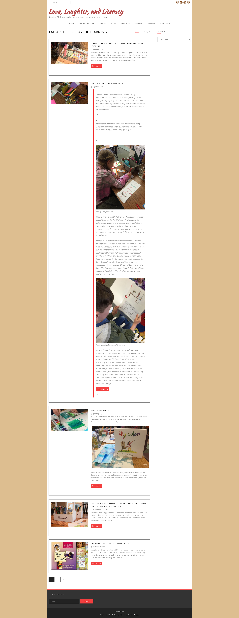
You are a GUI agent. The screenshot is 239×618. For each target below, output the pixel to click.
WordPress (134, 615)
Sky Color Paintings (101, 410)
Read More (96, 66)
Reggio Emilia (125, 23)
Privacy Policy (165, 23)
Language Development (87, 23)
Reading (103, 23)
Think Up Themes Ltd (115, 615)
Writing (113, 23)
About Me (151, 23)
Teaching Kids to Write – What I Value (110, 543)
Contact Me (139, 23)
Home (71, 23)
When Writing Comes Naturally (107, 83)
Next (63, 579)
